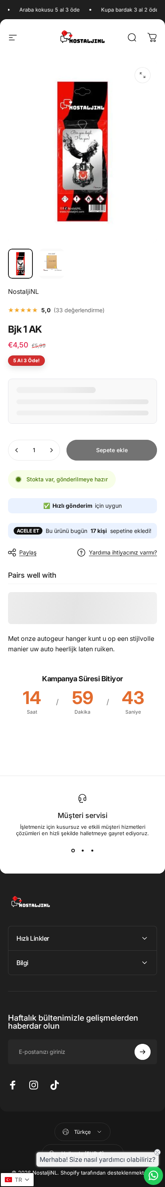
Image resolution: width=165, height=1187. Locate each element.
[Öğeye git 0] (20, 264)
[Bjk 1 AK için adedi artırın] (51, 450)
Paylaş (27, 552)
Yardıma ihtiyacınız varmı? (123, 552)
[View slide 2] (82, 851)
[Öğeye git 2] (51, 264)
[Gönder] (143, 1052)
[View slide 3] (92, 851)
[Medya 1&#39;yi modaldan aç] (143, 75)
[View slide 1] (73, 851)
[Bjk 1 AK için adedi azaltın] (16, 450)
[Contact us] (153, 1175)
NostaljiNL (23, 291)
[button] (17, 1179)
